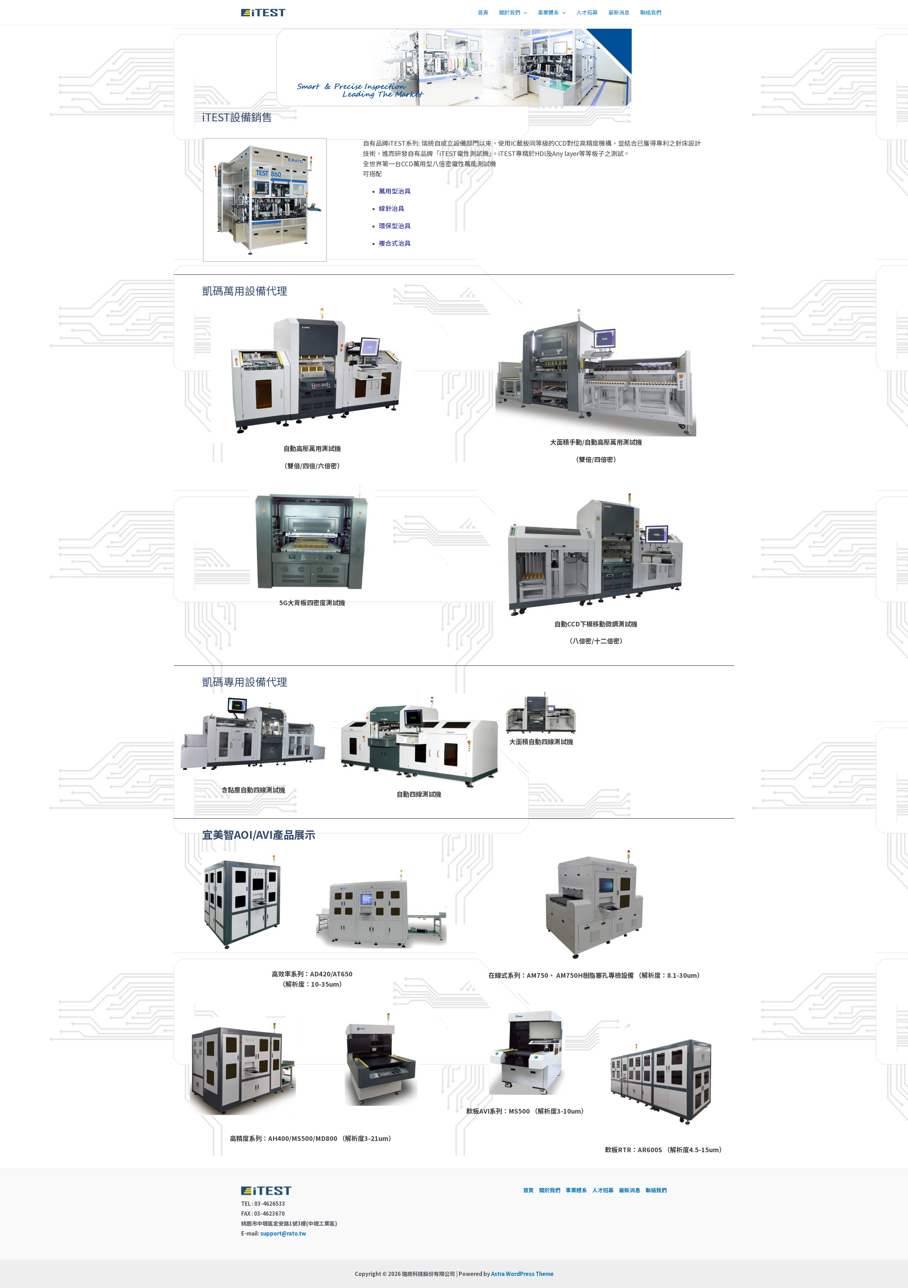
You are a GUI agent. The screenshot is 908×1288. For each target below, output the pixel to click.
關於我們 (509, 12)
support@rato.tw (283, 1233)
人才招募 (587, 12)
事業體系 (548, 12)
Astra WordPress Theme (522, 1273)
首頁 (483, 12)
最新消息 (619, 12)
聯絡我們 (650, 12)
